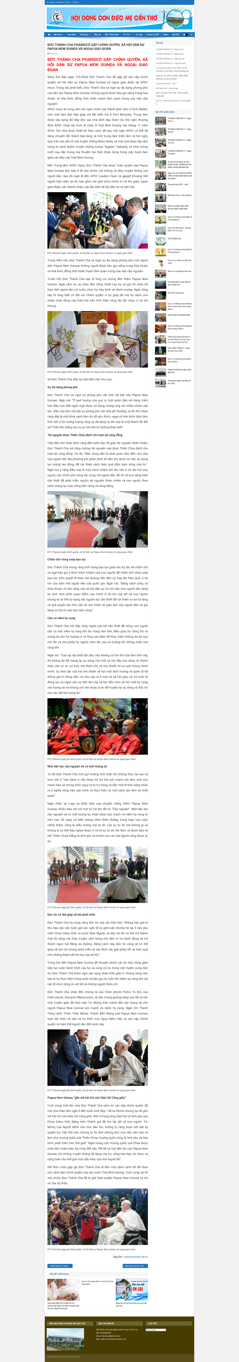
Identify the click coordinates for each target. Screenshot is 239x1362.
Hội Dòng (75, 2)
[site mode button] (185, 34)
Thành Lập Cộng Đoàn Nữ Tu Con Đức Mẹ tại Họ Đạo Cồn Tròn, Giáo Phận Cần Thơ (179, 339)
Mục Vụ (97, 34)
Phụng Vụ (84, 34)
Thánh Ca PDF (153, 34)
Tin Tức (126, 34)
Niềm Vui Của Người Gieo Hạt (179, 271)
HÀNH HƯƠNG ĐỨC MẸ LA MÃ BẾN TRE (179, 371)
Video (165, 34)
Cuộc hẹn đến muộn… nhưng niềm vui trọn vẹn (179, 229)
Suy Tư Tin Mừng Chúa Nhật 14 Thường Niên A (173, 102)
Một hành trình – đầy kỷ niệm (167, 88)
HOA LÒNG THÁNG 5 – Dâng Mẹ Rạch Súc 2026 (179, 349)
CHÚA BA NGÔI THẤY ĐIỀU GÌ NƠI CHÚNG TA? (179, 283)
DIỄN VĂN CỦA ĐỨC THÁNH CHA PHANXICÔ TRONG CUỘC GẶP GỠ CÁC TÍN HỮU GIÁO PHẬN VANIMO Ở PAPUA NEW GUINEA (136, 1266)
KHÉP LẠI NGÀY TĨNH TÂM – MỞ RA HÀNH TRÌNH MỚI (172, 94)
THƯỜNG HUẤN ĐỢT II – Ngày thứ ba (170, 54)
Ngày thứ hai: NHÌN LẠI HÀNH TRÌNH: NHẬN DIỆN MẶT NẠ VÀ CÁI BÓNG (172, 77)
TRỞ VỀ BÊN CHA (174, 239)
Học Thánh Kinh (112, 34)
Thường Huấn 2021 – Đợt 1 (166, 84)
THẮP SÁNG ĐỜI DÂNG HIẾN (179, 315)
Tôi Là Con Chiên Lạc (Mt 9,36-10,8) (180, 261)
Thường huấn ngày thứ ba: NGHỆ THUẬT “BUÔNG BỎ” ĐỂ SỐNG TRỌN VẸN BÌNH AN (172, 69)
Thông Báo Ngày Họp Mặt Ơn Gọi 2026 (179, 382)
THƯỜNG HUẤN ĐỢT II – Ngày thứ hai (170, 59)
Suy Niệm (72, 34)
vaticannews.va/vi (136, 1257)
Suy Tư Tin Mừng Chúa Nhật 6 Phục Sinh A (179, 360)
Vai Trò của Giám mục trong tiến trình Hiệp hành (97, 1282)
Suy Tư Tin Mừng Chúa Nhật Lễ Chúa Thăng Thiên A (180, 327)
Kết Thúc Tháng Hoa (176, 293)
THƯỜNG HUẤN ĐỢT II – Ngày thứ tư (170, 49)
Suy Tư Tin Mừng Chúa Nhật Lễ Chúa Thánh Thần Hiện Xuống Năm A (180, 306)
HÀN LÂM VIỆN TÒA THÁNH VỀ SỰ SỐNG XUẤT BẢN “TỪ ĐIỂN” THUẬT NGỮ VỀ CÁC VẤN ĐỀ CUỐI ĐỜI (63, 1306)
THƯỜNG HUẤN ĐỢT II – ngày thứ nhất (170, 63)
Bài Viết (175, 34)
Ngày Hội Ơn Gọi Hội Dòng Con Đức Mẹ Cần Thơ (131, 1304)
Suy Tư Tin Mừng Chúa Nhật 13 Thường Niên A (180, 250)
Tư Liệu (139, 34)
